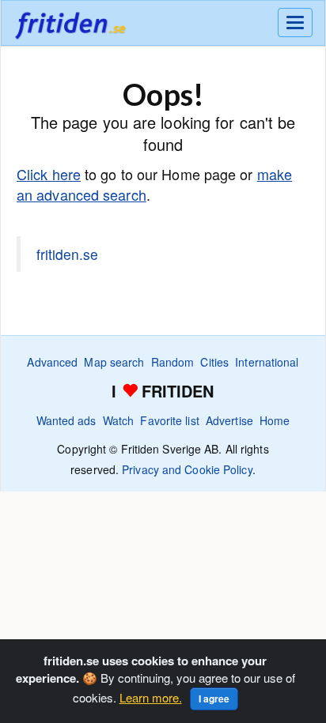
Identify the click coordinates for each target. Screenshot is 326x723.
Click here (49, 174)
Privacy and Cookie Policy (187, 469)
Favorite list (169, 420)
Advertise (229, 420)
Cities (214, 362)
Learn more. (150, 697)
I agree (214, 698)
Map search (114, 362)
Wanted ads (66, 420)
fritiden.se (67, 254)
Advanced (52, 362)
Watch (119, 420)
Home (275, 420)
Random (173, 362)
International (266, 362)
